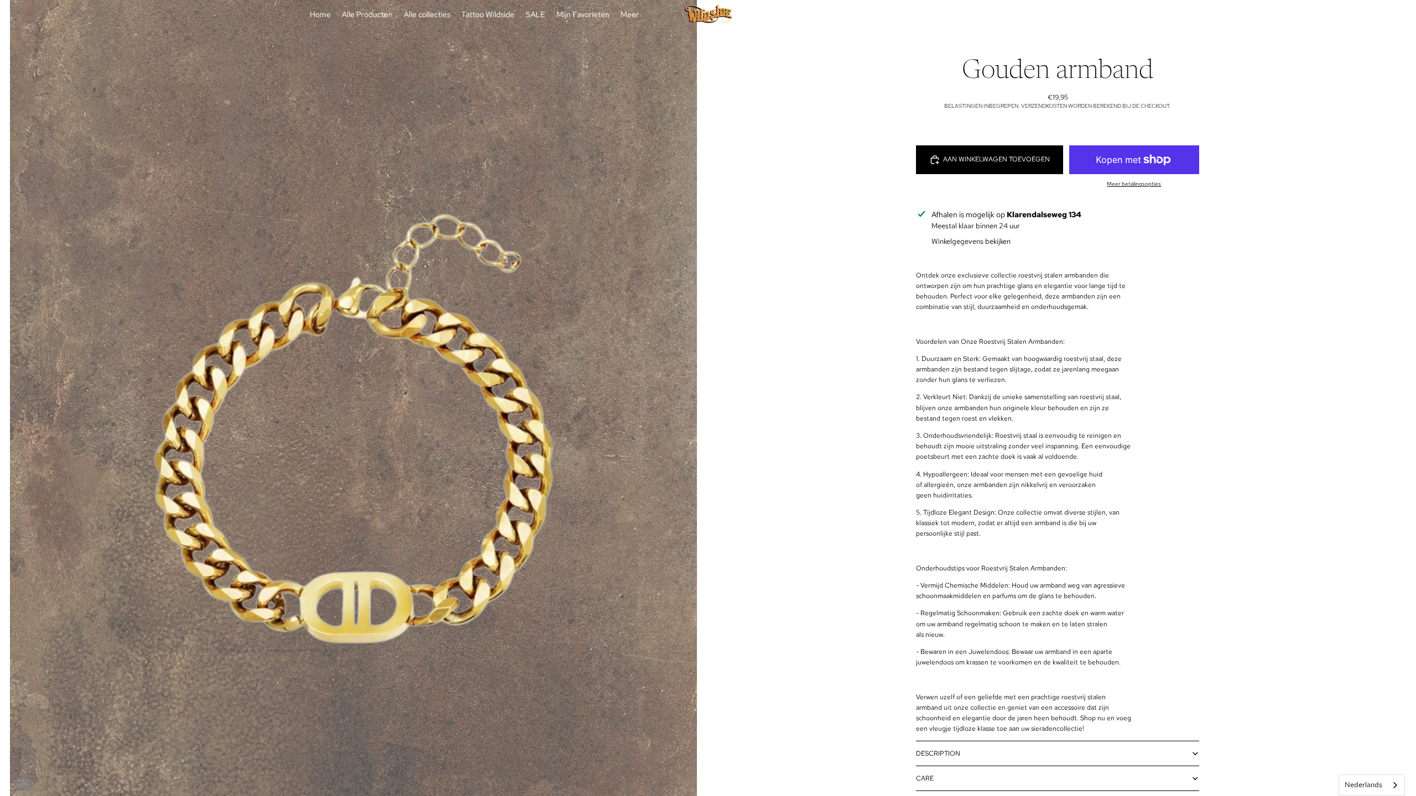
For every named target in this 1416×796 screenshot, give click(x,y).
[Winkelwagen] (1094, 15)
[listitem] (629, 15)
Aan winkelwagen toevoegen (996, 159)
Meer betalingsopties (1134, 183)
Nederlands (1363, 784)
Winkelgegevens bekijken (971, 241)
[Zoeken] (1046, 15)
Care (925, 778)
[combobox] (1372, 785)
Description (938, 753)
